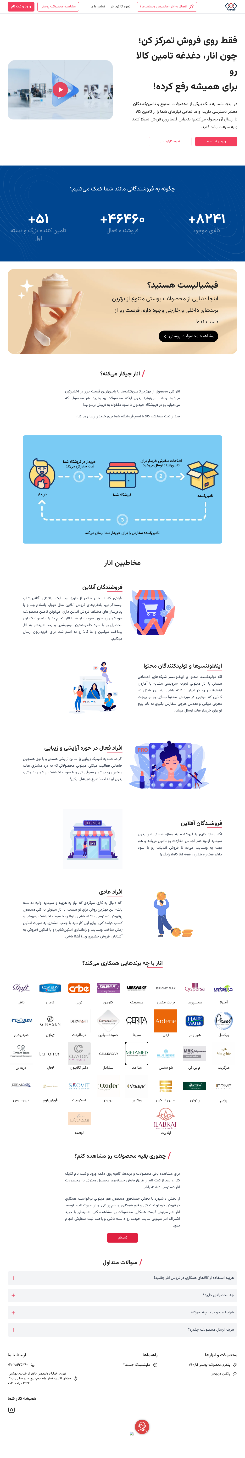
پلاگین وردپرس (220, 1373)
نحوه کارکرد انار (120, 6)
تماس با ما (97, 6)
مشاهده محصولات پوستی (58, 6)
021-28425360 (18, 1365)
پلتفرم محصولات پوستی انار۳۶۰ (209, 1365)
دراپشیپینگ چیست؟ (136, 1365)
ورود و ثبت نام (21, 6)
